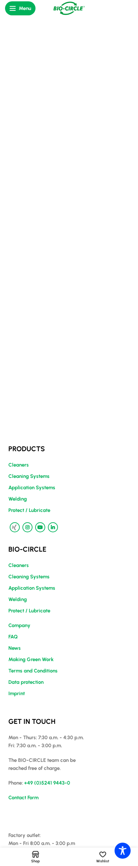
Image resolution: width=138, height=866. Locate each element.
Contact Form (23, 798)
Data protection (26, 682)
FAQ (13, 637)
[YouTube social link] (40, 527)
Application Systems (31, 488)
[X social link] (15, 527)
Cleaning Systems (29, 476)
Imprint (16, 693)
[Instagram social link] (27, 527)
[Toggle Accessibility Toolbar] (122, 850)
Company (19, 625)
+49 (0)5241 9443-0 (47, 783)
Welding (17, 499)
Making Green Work (31, 659)
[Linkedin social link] (53, 527)
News (14, 648)
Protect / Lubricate (29, 510)
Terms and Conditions (33, 671)
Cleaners (18, 465)
